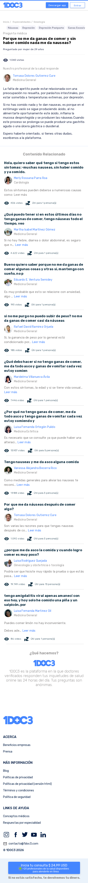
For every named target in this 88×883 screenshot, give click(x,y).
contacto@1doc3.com (20, 844)
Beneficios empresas (16, 745)
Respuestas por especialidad (22, 823)
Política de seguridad (16, 797)
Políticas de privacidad (18, 777)
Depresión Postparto (51, 27)
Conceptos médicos (16, 816)
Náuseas (13, 27)
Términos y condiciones (18, 790)
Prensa (7, 751)
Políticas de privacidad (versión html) (27, 784)
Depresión (28, 27)
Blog (6, 771)
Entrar (77, 5)
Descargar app (57, 5)
